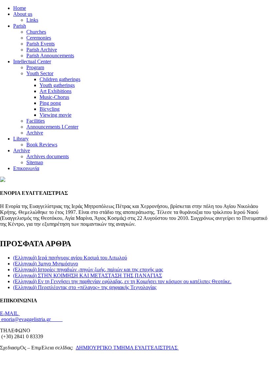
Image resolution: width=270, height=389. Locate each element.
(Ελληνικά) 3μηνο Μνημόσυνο (45, 263)
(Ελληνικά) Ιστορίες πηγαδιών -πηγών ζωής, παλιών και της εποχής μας (88, 269)
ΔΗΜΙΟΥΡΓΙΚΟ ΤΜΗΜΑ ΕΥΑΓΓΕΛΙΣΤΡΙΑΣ (127, 347)
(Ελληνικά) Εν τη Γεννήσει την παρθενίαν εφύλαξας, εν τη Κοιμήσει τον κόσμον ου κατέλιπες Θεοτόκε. (122, 281)
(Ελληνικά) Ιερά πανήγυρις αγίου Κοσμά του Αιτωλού (70, 257)
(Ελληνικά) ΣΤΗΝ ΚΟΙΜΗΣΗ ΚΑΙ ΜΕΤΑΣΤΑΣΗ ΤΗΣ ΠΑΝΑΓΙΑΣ (87, 275)
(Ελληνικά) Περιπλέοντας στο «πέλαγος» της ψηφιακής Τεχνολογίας (84, 287)
